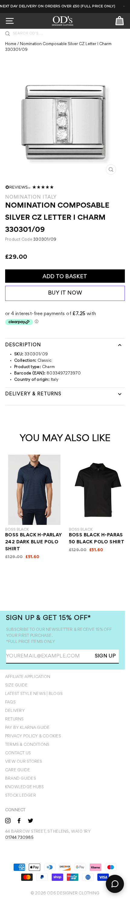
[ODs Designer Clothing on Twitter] (30, 820)
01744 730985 (19, 838)
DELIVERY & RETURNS (33, 394)
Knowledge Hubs (24, 787)
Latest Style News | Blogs (34, 694)
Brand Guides (20, 779)
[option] (65, 124)
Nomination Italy (31, 197)
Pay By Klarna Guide (27, 728)
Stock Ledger (20, 796)
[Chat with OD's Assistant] (115, 884)
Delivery (15, 711)
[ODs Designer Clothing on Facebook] (19, 820)
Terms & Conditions (27, 745)
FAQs (10, 702)
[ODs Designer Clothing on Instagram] (8, 820)
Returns (14, 719)
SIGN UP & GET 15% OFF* (48, 618)
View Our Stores (23, 762)
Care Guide (17, 770)
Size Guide (16, 685)
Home (10, 44)
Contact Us (18, 753)
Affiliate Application (27, 677)
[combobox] (68, 33)
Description (23, 345)
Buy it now (65, 293)
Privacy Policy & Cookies (33, 736)
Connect (15, 810)
